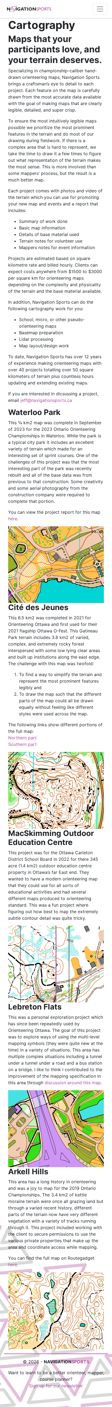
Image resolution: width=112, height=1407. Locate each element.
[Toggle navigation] (100, 9)
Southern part (22, 744)
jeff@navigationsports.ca (46, 400)
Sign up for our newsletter (56, 1385)
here (12, 518)
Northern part (22, 737)
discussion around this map (73, 1082)
